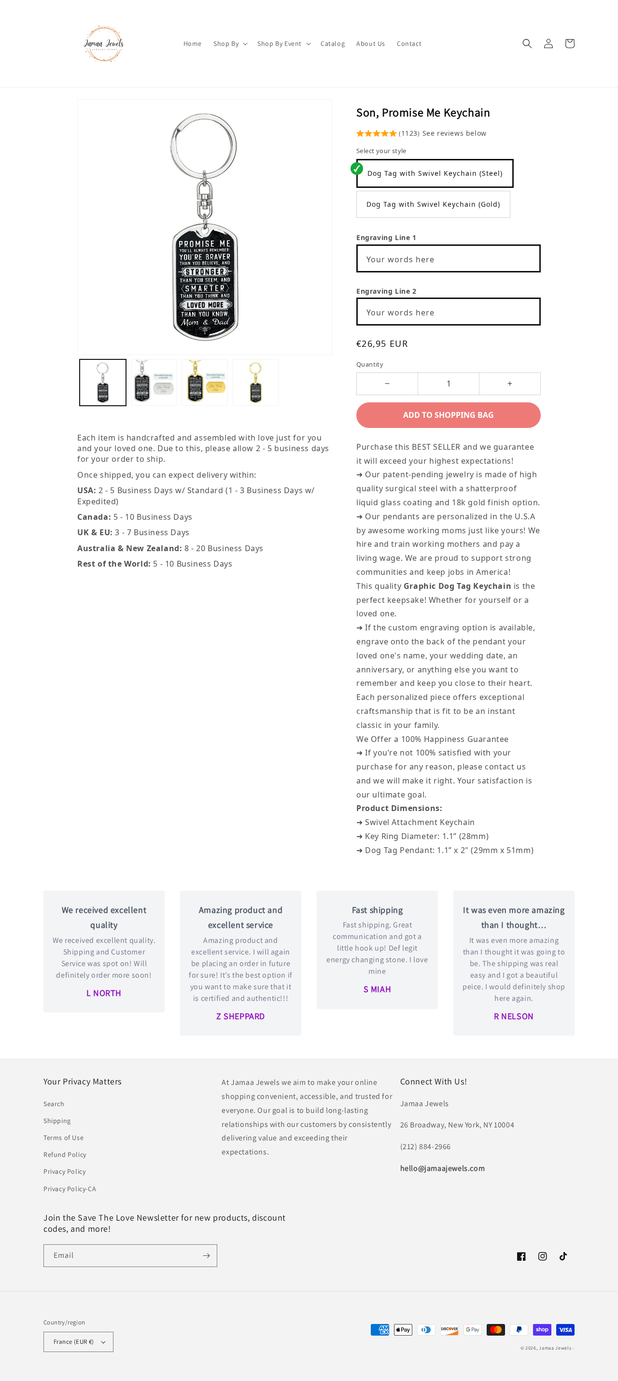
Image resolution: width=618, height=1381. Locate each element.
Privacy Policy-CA (69, 1188)
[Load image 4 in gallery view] (256, 382)
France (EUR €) (74, 1342)
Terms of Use (63, 1137)
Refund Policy (64, 1154)
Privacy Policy (64, 1171)
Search (54, 1103)
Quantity (369, 364)
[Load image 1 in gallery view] (103, 382)
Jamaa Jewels (555, 1348)
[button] (230, 43)
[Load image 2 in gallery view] (154, 382)
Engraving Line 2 (386, 291)
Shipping (57, 1120)
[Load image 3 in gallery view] (205, 382)
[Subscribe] (206, 1255)
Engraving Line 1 (386, 237)
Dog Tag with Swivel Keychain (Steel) (435, 173)
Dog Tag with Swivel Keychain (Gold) (433, 204)
